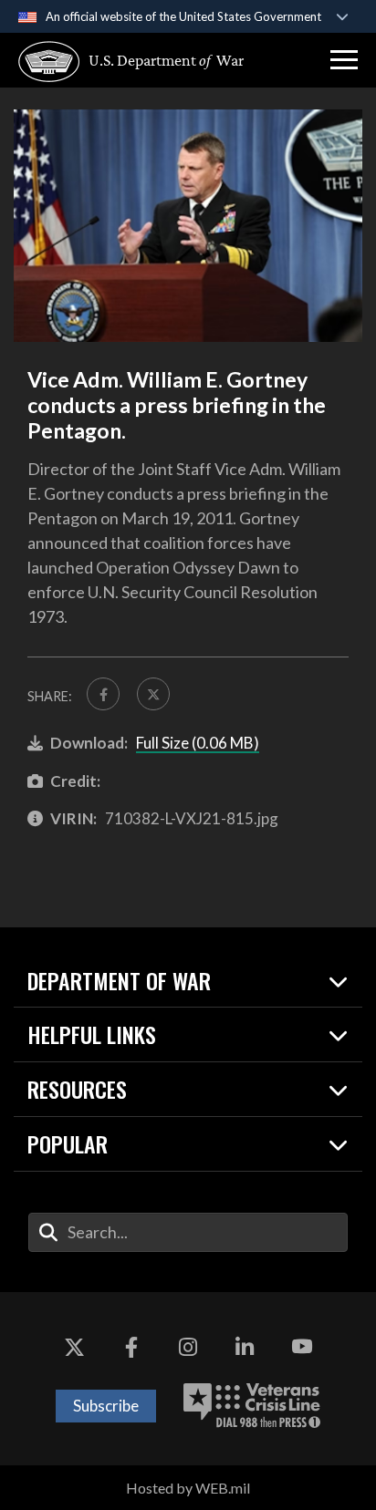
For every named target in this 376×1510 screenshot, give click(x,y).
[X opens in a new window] (74, 1347)
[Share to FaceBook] (103, 693)
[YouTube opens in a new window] (302, 1347)
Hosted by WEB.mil (188, 1487)
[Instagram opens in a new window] (188, 1347)
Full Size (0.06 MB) (197, 742)
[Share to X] (153, 693)
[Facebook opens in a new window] (131, 1347)
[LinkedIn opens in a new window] (244, 1347)
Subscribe (106, 1405)
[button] (344, 60)
